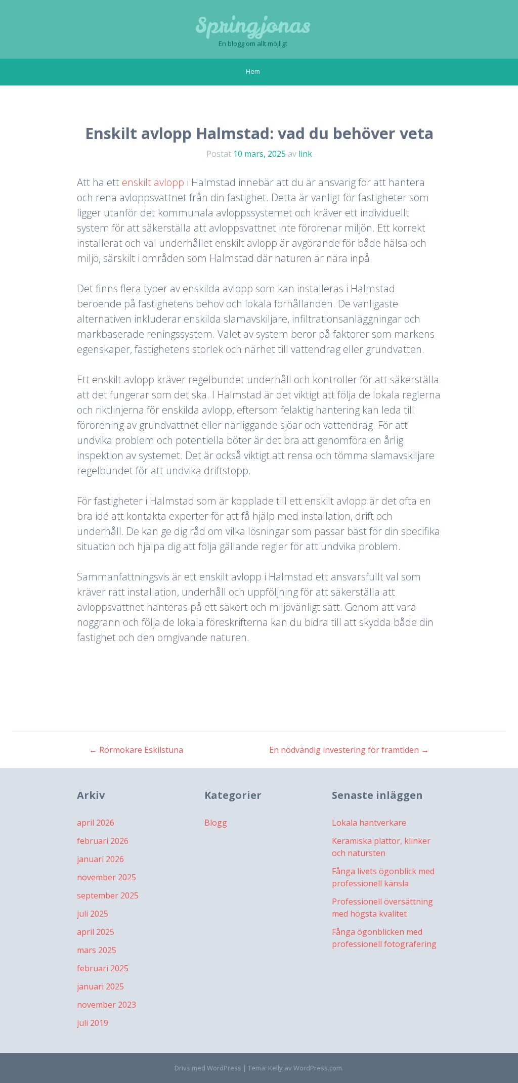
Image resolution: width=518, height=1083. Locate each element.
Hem (253, 71)
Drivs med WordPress (208, 1067)
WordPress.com (317, 1067)
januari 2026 (100, 859)
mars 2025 (96, 950)
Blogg (215, 822)
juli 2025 (92, 913)
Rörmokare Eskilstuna (136, 749)
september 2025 (108, 895)
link (305, 153)
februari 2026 (102, 840)
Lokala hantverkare (369, 822)
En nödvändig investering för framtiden (349, 749)
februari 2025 (102, 968)
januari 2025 (100, 986)
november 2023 (106, 1004)
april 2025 (95, 931)
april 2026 (95, 822)
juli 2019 (92, 1022)
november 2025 (106, 877)
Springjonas (253, 25)
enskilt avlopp (153, 182)
